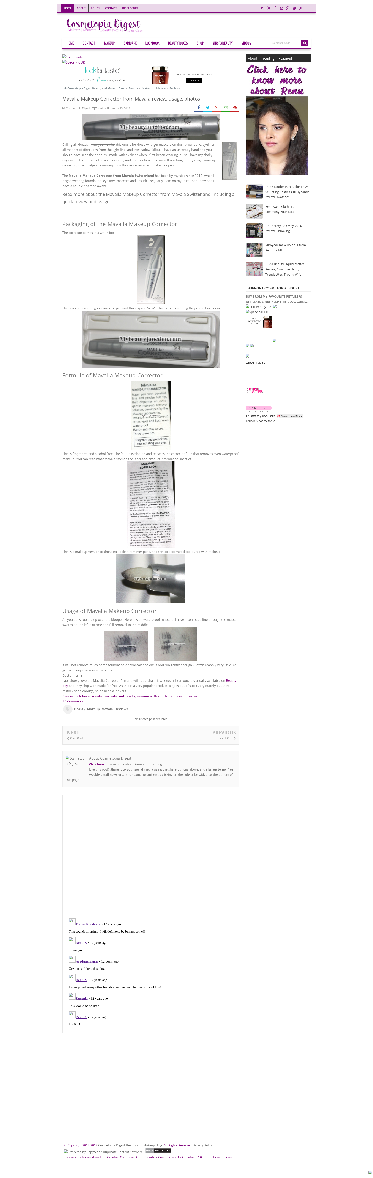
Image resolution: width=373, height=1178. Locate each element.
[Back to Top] (370, 1173)
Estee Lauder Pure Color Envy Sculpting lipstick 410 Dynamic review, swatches (287, 192)
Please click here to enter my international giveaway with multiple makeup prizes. (130, 696)
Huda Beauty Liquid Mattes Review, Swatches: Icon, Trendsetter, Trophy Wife (285, 269)
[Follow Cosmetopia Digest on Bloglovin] (259, 411)
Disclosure (130, 8)
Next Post (226, 738)
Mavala (107, 709)
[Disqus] (151, 856)
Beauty (79, 709)
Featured (285, 58)
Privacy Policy (203, 1145)
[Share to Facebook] (198, 108)
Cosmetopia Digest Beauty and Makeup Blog (130, 1145)
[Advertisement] (150, 1086)
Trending (267, 58)
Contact (111, 8)
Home (68, 8)
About (81, 8)
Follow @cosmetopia (260, 421)
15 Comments (72, 701)
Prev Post (76, 738)
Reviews (121, 709)
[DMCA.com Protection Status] (158, 1152)
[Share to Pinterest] (234, 108)
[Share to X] (207, 108)
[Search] (304, 43)
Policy (95, 8)
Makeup (93, 709)
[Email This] (225, 108)
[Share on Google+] (216, 108)
